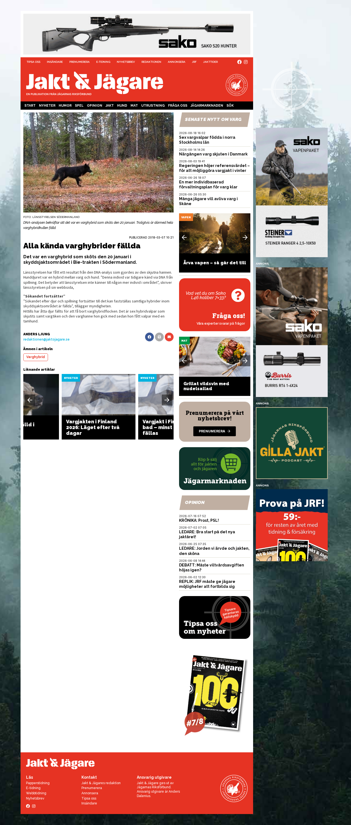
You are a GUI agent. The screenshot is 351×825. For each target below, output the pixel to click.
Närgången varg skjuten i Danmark (213, 154)
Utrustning (153, 105)
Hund (122, 105)
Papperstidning (38, 783)
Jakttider (210, 61)
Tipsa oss (33, 61)
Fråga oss (177, 105)
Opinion (94, 105)
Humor (65, 105)
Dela (149, 337)
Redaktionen (151, 61)
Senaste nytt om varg (213, 119)
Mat (134, 105)
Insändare (55, 61)
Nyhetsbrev (126, 61)
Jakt (110, 105)
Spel (79, 105)
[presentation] (30, 400)
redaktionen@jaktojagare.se (46, 339)
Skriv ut (159, 337)
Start (30, 105)
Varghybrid (35, 357)
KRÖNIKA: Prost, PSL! (199, 520)
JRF (194, 61)
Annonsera (176, 61)
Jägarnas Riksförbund (154, 787)
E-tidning (103, 61)
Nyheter (47, 105)
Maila (169, 337)
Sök (230, 105)
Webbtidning (36, 793)
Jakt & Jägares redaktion (101, 783)
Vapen (186, 217)
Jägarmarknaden (207, 105)
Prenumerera (79, 61)
